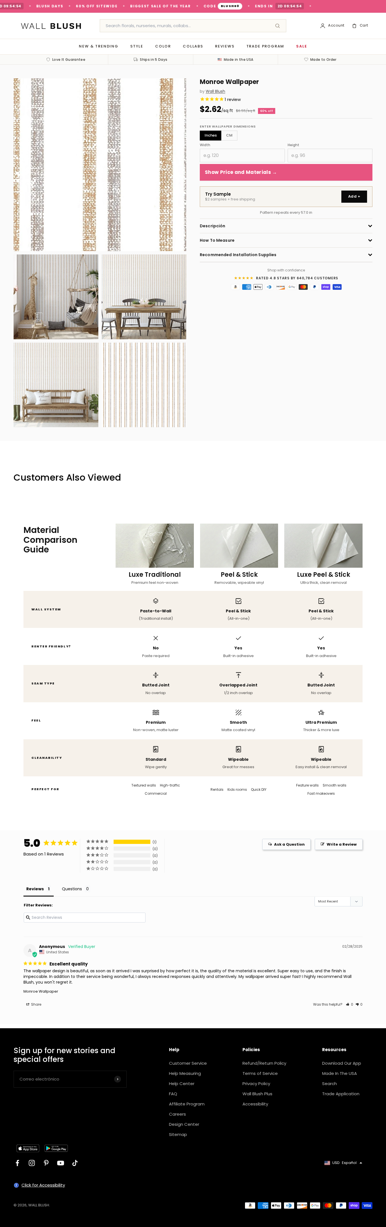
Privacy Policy (256, 1083)
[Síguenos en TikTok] (75, 1163)
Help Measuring (185, 1073)
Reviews (225, 46)
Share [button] (35, 1004)
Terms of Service (260, 1073)
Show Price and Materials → (241, 172)
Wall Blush (215, 91)
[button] (349, 1004)
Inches (211, 135)
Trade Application (340, 1094)
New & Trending (98, 46)
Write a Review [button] (342, 844)
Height (293, 144)
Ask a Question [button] (289, 844)
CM (229, 135)
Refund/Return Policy (264, 1063)
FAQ (173, 1094)
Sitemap (178, 1134)
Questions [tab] (72, 889)
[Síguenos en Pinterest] (46, 1163)
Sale (301, 46)
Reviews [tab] (35, 889)
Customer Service (188, 1063)
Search (329, 1083)
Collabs (193, 46)
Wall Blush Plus (257, 1094)
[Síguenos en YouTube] (60, 1163)
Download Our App (341, 1063)
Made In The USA (339, 1073)
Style (136, 46)
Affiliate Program (187, 1104)
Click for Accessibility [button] (43, 1185)
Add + (354, 196)
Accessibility (255, 1104)
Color (163, 46)
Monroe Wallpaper (40, 991)
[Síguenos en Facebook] (17, 1163)
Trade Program (265, 46)
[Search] (277, 26)
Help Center (181, 1083)
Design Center (184, 1124)
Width (205, 144)
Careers (177, 1114)
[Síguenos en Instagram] (32, 1163)
